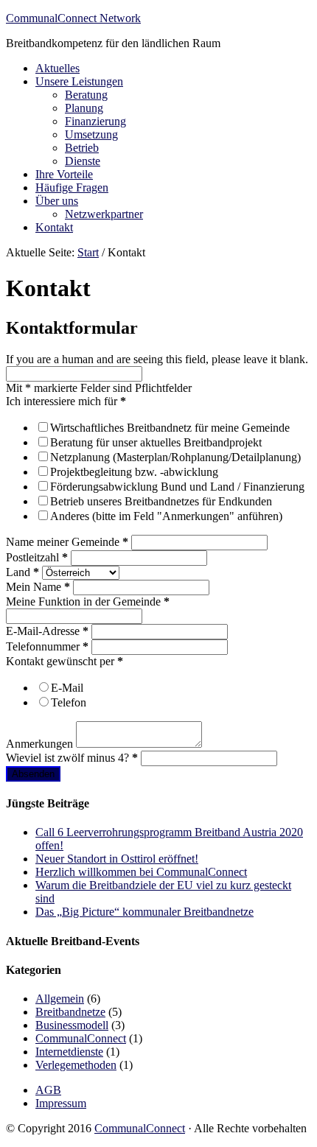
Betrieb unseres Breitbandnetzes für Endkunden (161, 501)
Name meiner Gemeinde (67, 542)
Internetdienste (69, 1051)
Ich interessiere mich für (66, 401)
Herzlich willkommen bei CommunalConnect (141, 872)
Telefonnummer (47, 646)
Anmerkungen (41, 743)
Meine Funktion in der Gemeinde (88, 601)
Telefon (68, 702)
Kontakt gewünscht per (64, 661)
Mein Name (38, 586)
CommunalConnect (80, 1038)
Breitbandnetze (70, 1012)
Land (22, 572)
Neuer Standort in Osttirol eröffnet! (116, 858)
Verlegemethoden (75, 1065)
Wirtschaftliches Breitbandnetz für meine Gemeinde (170, 427)
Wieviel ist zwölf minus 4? (72, 757)
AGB (48, 1090)
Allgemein (59, 998)
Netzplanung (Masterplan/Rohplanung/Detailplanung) (175, 457)
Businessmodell (71, 1025)
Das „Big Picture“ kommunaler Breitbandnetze (144, 911)
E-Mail (67, 687)
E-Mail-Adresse (47, 631)
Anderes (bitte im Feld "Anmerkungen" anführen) (166, 516)
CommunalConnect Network (73, 18)
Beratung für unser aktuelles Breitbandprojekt (156, 442)
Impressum (60, 1103)
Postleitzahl (37, 557)
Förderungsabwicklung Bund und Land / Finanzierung (177, 486)
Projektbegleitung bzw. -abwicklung (134, 472)
